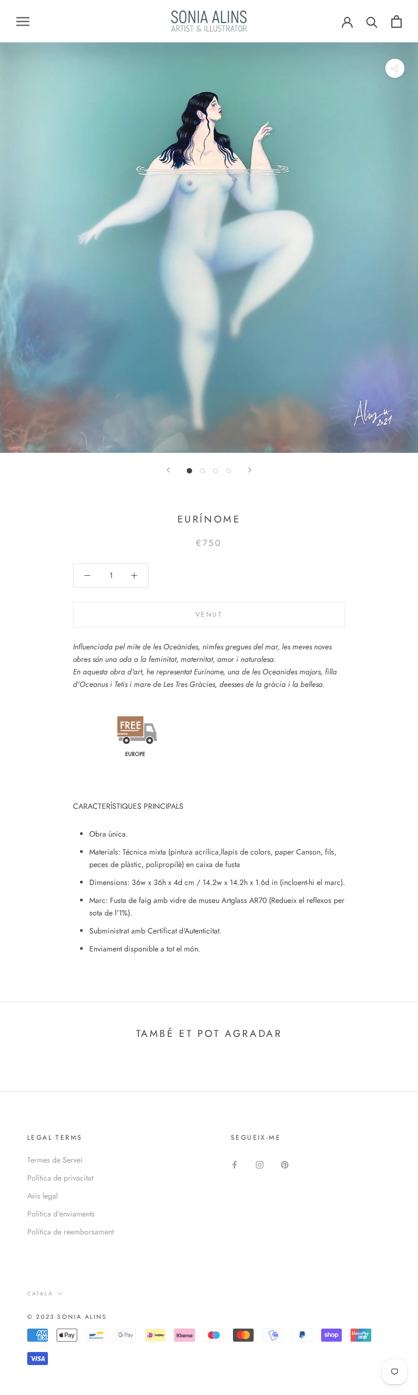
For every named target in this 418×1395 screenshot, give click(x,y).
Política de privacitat (60, 1177)
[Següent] (249, 470)
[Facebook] (234, 1164)
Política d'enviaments (61, 1213)
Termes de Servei (55, 1159)
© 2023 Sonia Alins (67, 1316)
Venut (209, 614)
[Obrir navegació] (22, 21)
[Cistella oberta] (396, 21)
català (40, 1293)
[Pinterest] (284, 1164)
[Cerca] (372, 21)
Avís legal (42, 1195)
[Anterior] (168, 470)
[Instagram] (259, 1164)
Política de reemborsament (70, 1231)
